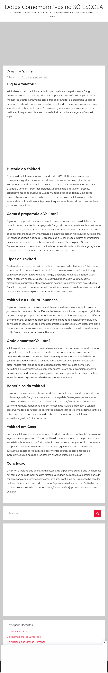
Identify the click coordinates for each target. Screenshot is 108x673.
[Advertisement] (54, 44)
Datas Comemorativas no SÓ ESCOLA (54, 6)
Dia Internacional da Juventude (24, 636)
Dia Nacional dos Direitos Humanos (26, 641)
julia (46, 77)
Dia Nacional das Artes (19, 631)
